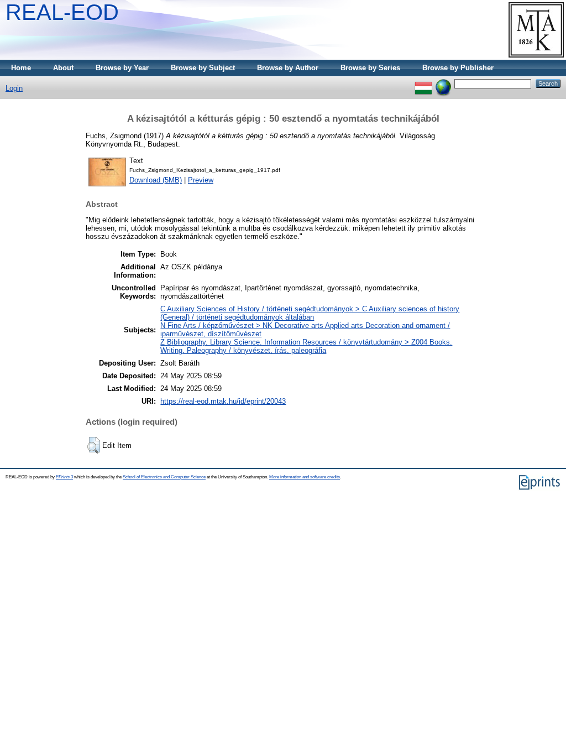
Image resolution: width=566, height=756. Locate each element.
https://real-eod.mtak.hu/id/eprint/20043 (223, 401)
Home (21, 68)
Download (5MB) (155, 180)
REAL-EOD (62, 12)
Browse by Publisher (458, 68)
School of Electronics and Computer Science (164, 477)
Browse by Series (370, 68)
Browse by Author (287, 68)
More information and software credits (304, 477)
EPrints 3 (64, 477)
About (63, 68)
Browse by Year (122, 68)
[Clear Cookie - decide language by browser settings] (443, 83)
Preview (200, 180)
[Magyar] (423, 83)
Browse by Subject (203, 68)
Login (14, 88)
